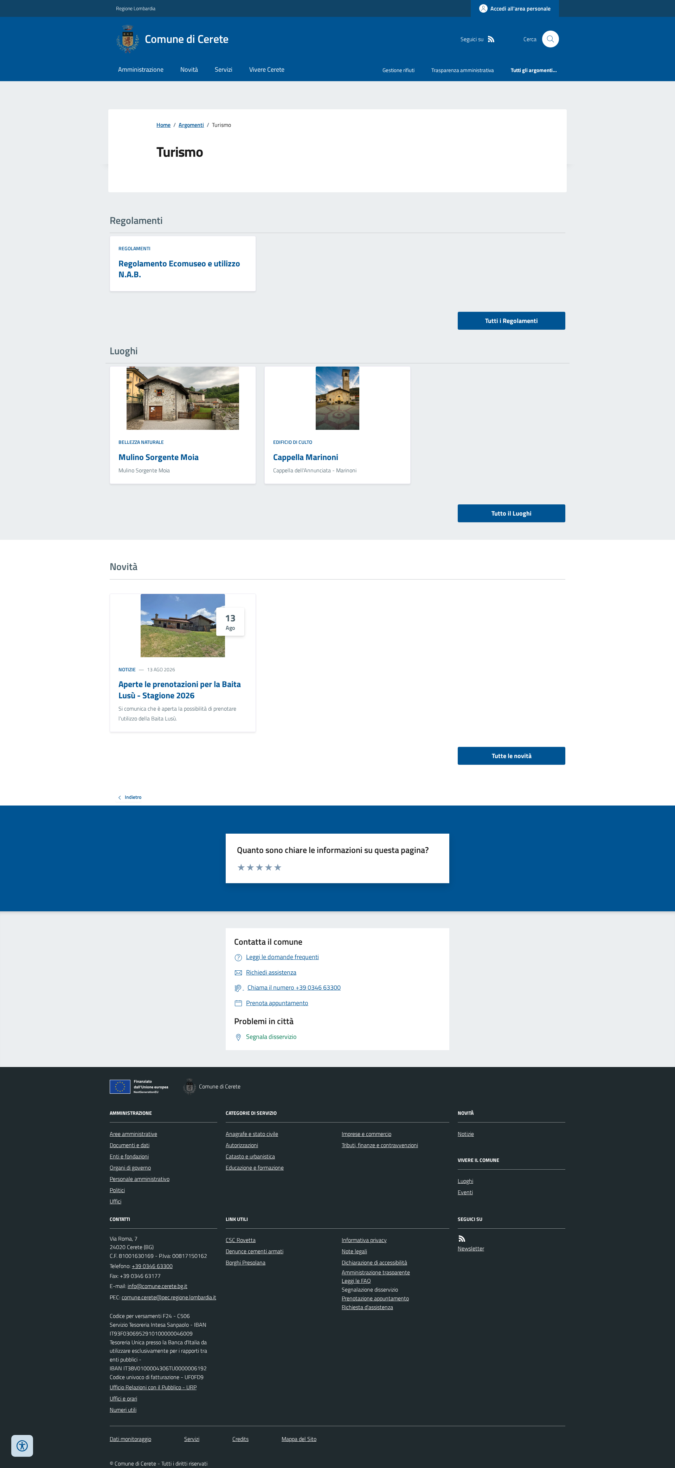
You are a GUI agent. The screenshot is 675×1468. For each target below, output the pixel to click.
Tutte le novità (512, 756)
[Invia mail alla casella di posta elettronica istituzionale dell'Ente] (157, 1286)
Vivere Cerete (266, 69)
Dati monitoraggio (130, 1439)
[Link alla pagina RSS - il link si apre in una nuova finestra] (491, 39)
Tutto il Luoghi (511, 513)
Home (163, 125)
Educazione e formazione (255, 1167)
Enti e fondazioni (129, 1156)
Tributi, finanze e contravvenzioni (380, 1145)
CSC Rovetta (241, 1240)
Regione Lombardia (135, 8)
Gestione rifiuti (398, 70)
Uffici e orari (123, 1398)
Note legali (354, 1251)
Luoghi (465, 1181)
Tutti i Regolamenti (511, 320)
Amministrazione (140, 69)
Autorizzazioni (242, 1145)
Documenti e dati (129, 1145)
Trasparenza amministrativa (462, 70)
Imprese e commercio (366, 1134)
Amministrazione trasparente (376, 1272)
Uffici (115, 1201)
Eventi (465, 1192)
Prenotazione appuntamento (375, 1298)
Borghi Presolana (245, 1262)
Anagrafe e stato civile (252, 1134)
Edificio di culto (292, 442)
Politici (117, 1190)
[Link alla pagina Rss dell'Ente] (462, 1238)
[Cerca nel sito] (547, 39)
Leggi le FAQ (356, 1280)
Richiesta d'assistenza (367, 1307)
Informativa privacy (364, 1240)
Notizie (127, 669)
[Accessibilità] (22, 1445)
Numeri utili (123, 1409)
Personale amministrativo (139, 1179)
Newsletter (471, 1248)
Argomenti (191, 125)
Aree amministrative (133, 1134)
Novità (189, 69)
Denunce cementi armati (254, 1251)
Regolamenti (134, 248)
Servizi (223, 69)
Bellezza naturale (141, 442)
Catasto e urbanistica (250, 1156)
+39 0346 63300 (152, 1266)
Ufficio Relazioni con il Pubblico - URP (153, 1387)
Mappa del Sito (299, 1439)
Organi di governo (130, 1167)
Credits (240, 1439)
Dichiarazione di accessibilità (374, 1262)
